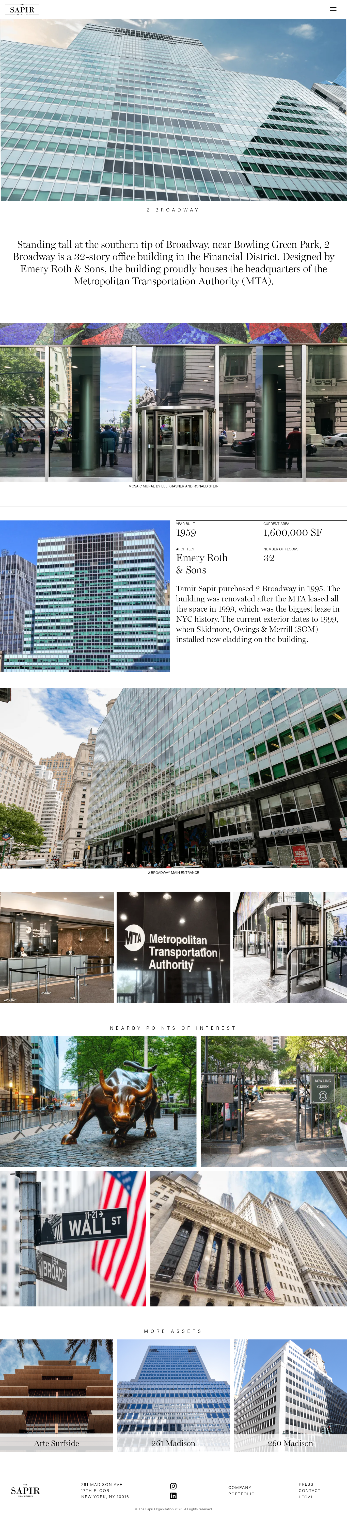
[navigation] (173, 1485)
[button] (333, 9)
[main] (22, 9)
